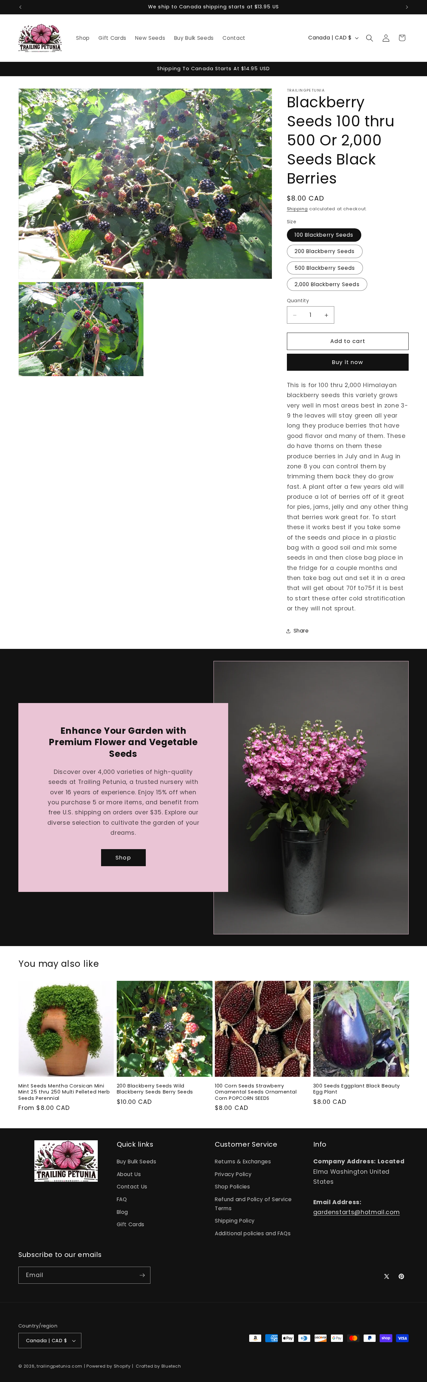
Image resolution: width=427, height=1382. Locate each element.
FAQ (122, 1198)
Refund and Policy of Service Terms (253, 1203)
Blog (122, 1211)
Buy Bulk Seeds (136, 1161)
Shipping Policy (235, 1220)
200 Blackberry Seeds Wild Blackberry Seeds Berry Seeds (155, 1089)
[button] (370, 38)
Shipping (297, 209)
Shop (123, 857)
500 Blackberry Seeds (325, 267)
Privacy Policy (233, 1173)
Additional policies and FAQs (253, 1233)
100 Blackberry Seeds (324, 235)
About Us (129, 1173)
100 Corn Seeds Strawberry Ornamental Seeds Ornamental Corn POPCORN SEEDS (256, 1092)
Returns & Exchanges (243, 1161)
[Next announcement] (407, 7)
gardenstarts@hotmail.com (356, 1212)
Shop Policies (232, 1186)
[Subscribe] (142, 1275)
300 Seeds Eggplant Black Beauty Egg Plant (356, 1089)
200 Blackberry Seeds (325, 251)
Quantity (298, 301)
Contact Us (132, 1186)
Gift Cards (131, 1224)
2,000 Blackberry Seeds (327, 284)
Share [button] (301, 631)
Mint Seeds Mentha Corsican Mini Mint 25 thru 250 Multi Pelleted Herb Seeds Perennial (64, 1092)
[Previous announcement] (20, 7)
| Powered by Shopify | (109, 1366)
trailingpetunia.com (59, 1366)
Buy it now (347, 362)
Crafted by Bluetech (157, 1366)
